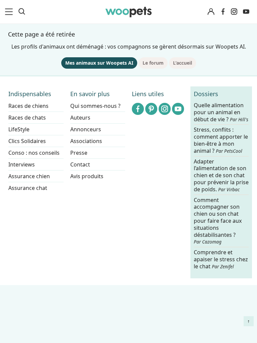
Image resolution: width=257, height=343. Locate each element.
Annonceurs (85, 129)
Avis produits (86, 176)
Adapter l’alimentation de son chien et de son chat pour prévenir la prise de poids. (221, 175)
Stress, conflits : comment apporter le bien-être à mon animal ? (221, 140)
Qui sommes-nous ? (95, 106)
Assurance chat (27, 188)
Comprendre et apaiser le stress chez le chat (221, 259)
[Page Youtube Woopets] (246, 12)
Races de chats (27, 117)
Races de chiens (28, 106)
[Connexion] (211, 12)
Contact (80, 164)
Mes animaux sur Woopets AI (99, 63)
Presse (78, 152)
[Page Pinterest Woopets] (151, 109)
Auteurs (80, 117)
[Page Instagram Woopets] (234, 12)
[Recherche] (21, 11)
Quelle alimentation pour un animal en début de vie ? (221, 112)
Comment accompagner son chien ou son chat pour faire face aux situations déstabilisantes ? (218, 221)
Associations (86, 141)
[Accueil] (128, 12)
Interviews (21, 164)
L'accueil (182, 63)
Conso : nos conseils (34, 152)
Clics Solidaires (27, 141)
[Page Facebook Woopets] (223, 12)
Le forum (153, 63)
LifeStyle (18, 129)
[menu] (10, 11)
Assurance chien (29, 176)
